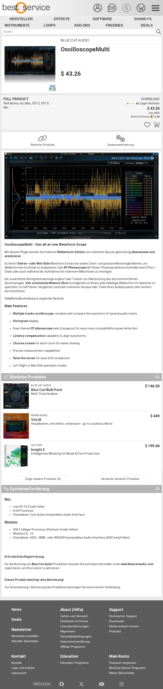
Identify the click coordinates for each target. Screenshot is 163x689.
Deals (147, 25)
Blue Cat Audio (75, 40)
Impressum (19, 673)
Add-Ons (82, 25)
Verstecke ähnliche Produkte (120, 478)
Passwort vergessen (122, 662)
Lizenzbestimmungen (74, 626)
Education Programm (74, 662)
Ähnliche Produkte (42, 144)
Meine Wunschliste (121, 673)
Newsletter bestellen (25, 636)
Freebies (114, 25)
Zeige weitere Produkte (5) (43, 478)
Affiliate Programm (72, 646)
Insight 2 (38, 449)
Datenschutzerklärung (75, 641)
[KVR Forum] (41, 684)
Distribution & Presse (74, 621)
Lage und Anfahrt (23, 667)
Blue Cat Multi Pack (46, 390)
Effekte (62, 19)
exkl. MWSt (154, 112)
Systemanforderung (120, 144)
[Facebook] (61, 684)
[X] (81, 684)
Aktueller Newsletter (24, 641)
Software (102, 19)
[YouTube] (101, 684)
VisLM (36, 420)
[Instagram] (121, 684)
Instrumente (17, 25)
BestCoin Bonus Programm (127, 667)
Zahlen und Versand (73, 616)
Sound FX (143, 19)
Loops (50, 25)
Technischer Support (123, 616)
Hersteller (21, 19)
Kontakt (16, 662)
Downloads (116, 621)
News (16, 609)
